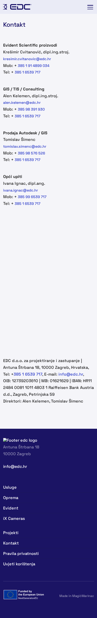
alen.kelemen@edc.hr (22, 102)
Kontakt (11, 543)
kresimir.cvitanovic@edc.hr (27, 59)
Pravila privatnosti (21, 553)
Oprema (10, 497)
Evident (10, 508)
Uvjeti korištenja (19, 563)
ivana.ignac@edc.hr (20, 190)
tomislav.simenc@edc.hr (24, 146)
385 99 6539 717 (32, 196)
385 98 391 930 (31, 109)
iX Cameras (14, 518)
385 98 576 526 (31, 153)
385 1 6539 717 (27, 72)
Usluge (10, 487)
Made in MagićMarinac (76, 596)
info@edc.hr (70, 374)
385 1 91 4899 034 (34, 65)
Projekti (10, 532)
